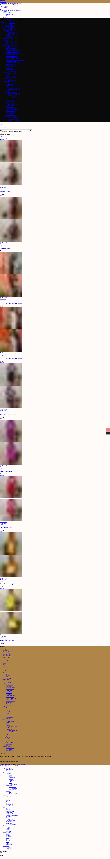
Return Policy (6, 657)
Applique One (9, 685)
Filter (30, 130)
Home (1, 131)
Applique (8, 675)
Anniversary (9, 707)
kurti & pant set (9, 742)
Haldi (7, 713)
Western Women (7, 737)
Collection (8, 773)
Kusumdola (8, 678)
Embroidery (6, 679)
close (1, 124)
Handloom (11, 25)
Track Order (3, 2)
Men (4, 664)
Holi (7, 714)
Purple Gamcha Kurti (6, 471)
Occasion (5, 706)
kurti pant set (9, 744)
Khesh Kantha (12, 32)
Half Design (9, 830)
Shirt (7, 745)
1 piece (7, 738)
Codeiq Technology (21, 764)
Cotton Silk (8, 723)
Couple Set (5, 665)
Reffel (10, 792)
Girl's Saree (8, 682)
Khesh (10, 21)
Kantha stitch (12, 749)
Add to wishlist (3, 186)
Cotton (7, 722)
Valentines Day (9, 717)
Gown (7, 834)
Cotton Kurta (9, 690)
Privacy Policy (6, 653)
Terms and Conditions (8, 651)
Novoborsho (9, 715)
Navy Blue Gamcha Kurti (8, 414)
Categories (2, 22)
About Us (5, 650)
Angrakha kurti (5, 191)
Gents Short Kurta (10, 695)
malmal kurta (9, 702)
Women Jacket (9, 14)
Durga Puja (8, 711)
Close (1, 188)
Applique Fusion (10, 721)
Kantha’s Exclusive (10, 813)
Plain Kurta (8, 703)
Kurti (7, 741)
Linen (7, 734)
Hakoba (11, 24)
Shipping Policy (7, 654)
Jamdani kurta (9, 699)
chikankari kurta (10, 689)
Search (16, 5)
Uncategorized (6, 736)
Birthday (8, 709)
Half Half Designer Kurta (12, 698)
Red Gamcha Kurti (6, 527)
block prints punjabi (10, 687)
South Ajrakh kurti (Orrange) (9, 584)
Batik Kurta (9, 686)
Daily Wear (8, 710)
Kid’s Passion (6, 667)
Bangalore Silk (12, 789)
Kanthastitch (12, 23)
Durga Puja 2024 (10, 691)
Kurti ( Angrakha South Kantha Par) (11, 303)
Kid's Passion (6, 681)
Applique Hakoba (13, 726)
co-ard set (8, 740)
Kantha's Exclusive (10, 701)
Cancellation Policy (7, 656)
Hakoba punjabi (10, 697)
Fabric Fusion (9, 694)
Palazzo (8, 840)
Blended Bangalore (13, 730)
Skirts (7, 89)
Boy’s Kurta (9, 95)
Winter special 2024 (7, 746)
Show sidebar (3, 136)
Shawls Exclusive (10, 15)
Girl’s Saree (9, 96)
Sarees (4, 663)
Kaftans (8, 835)
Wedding (8, 718)
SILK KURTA (9, 705)
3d (6, 674)
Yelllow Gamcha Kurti (7, 640)
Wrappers (8, 843)
